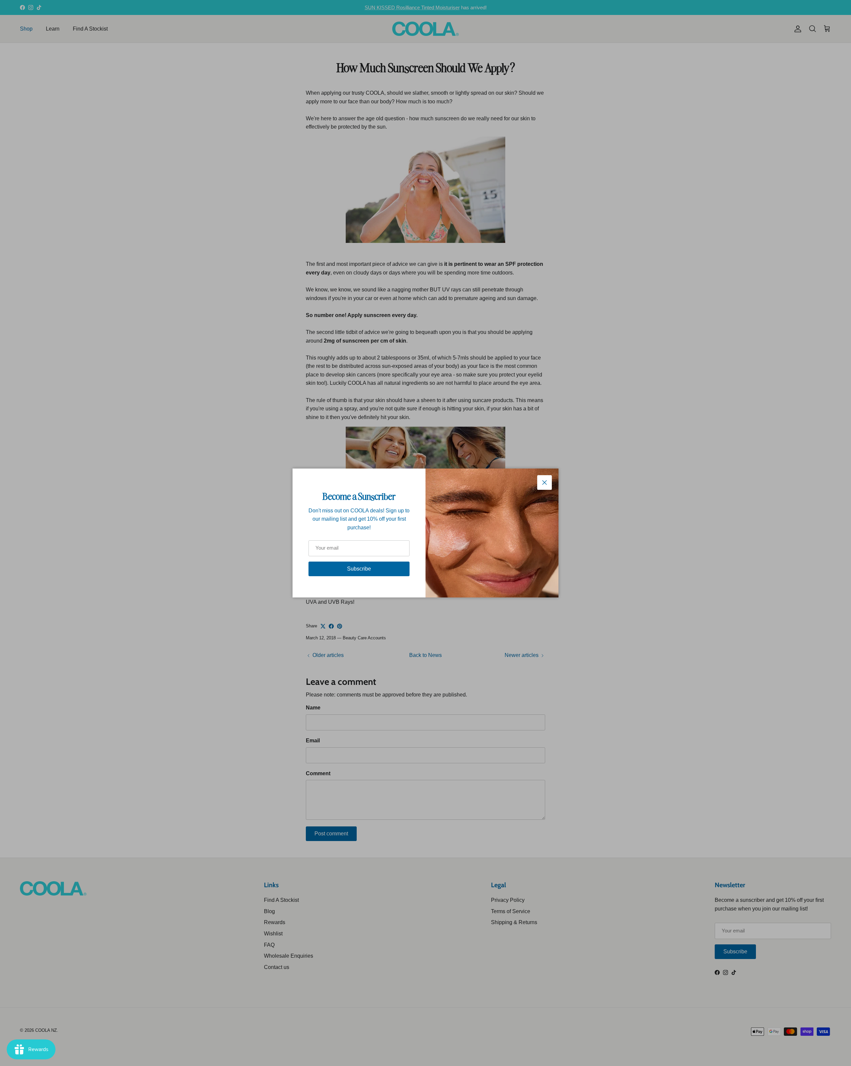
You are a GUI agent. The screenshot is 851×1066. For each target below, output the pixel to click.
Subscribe (359, 569)
